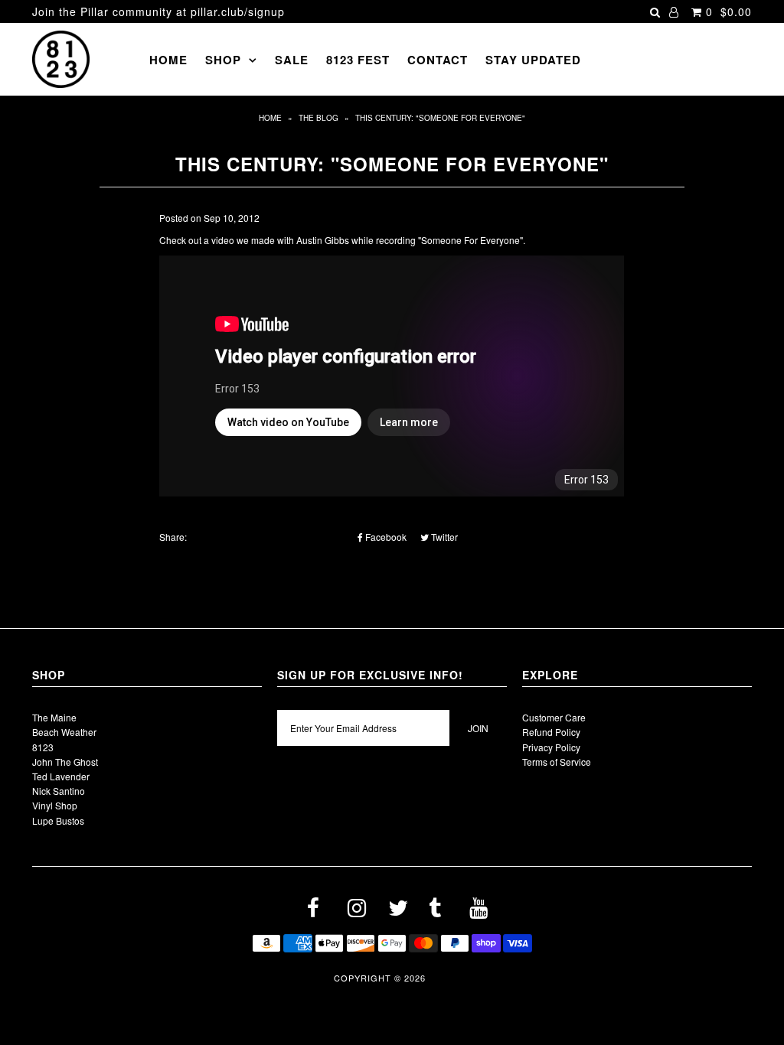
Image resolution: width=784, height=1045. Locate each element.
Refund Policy (551, 731)
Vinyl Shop (54, 805)
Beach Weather (64, 731)
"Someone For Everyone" (470, 239)
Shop (223, 59)
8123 (43, 747)
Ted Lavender (61, 776)
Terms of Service (556, 761)
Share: (173, 536)
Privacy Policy (551, 747)
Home (168, 59)
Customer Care (554, 717)
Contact (437, 59)
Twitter (443, 536)
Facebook (385, 536)
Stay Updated (533, 59)
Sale (292, 59)
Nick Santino (58, 790)
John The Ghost (65, 761)
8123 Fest (358, 59)
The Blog (318, 117)
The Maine (54, 717)
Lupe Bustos (58, 820)
